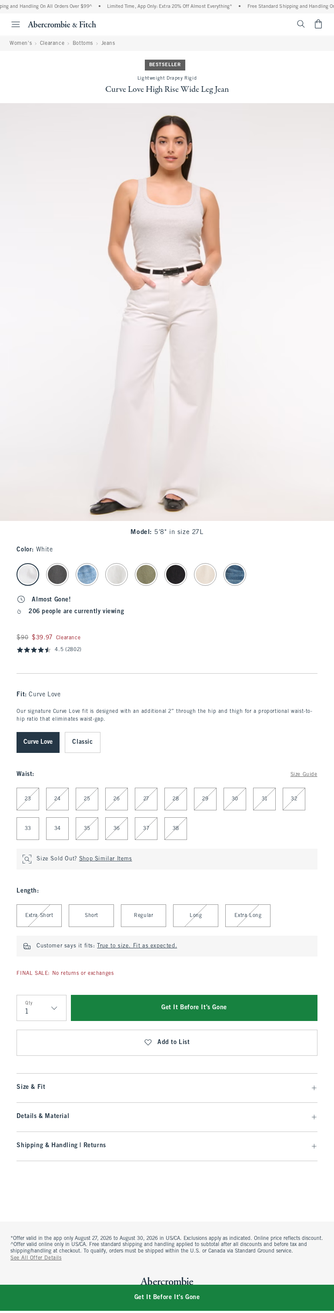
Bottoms (83, 43)
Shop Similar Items (105, 859)
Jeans (108, 43)
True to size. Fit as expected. (137, 946)
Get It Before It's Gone (194, 1008)
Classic (82, 742)
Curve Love (38, 742)
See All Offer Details (36, 1258)
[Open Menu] (11, 24)
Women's (21, 43)
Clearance (52, 43)
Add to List (173, 1042)
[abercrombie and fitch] (62, 24)
